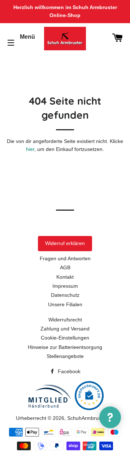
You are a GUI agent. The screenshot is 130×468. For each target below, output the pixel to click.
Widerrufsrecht (65, 319)
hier (30, 149)
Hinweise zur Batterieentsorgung (65, 347)
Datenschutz (65, 295)
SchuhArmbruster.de (90, 418)
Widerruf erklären (65, 243)
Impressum (65, 286)
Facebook (68, 371)
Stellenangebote (65, 356)
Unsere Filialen (65, 304)
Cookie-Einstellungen (65, 338)
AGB (65, 267)
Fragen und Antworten (65, 258)
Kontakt (65, 277)
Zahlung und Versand (65, 329)
